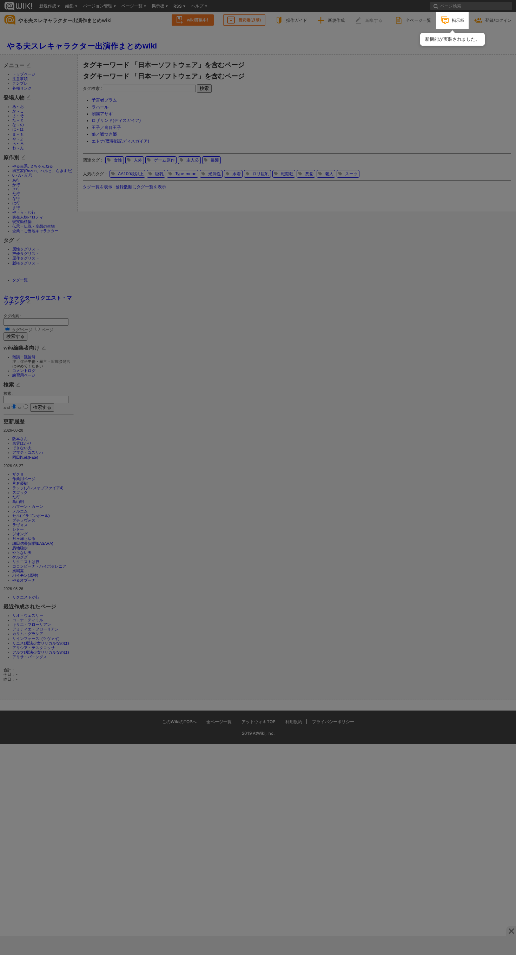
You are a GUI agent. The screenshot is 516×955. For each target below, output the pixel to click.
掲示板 (458, 20)
